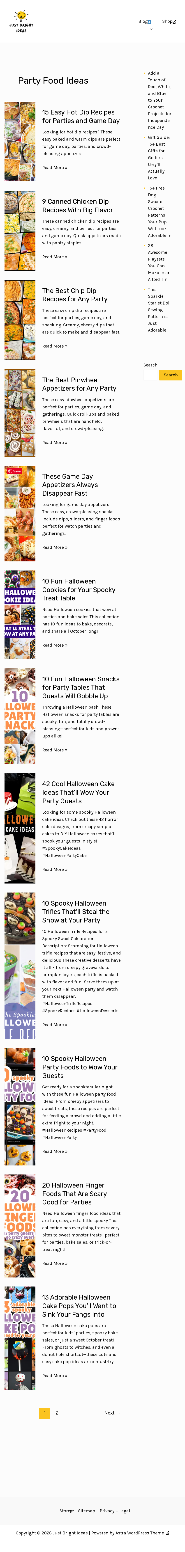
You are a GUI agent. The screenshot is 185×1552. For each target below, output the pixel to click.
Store (65, 1510)
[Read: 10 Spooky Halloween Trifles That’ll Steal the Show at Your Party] (20, 966)
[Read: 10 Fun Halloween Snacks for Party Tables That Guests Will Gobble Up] (20, 716)
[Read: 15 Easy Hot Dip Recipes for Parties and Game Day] (20, 141)
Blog (143, 21)
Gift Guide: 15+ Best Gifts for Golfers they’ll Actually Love (159, 158)
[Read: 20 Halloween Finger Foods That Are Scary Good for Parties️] (20, 1226)
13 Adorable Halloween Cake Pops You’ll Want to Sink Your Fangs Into (79, 1305)
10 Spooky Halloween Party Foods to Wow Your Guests (79, 1067)
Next (112, 1413)
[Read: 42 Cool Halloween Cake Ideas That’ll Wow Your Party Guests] (20, 828)
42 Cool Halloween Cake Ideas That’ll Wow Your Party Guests (78, 792)
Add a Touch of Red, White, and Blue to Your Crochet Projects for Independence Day (159, 100)
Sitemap (86, 1510)
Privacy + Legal (115, 1510)
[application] (150, 21)
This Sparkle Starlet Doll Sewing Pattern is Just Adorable (159, 310)
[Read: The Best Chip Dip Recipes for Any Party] (20, 320)
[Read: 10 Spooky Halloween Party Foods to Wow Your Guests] (20, 1106)
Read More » (54, 168)
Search (150, 365)
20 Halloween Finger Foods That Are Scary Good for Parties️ (74, 1193)
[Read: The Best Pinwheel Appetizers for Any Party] (20, 413)
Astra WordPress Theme (140, 1533)
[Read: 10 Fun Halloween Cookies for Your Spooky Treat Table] (20, 614)
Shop (167, 21)
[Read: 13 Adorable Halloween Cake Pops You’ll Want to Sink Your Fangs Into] (20, 1338)
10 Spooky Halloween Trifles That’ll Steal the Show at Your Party (75, 912)
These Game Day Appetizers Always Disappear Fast (70, 485)
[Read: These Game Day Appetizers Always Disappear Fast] (20, 514)
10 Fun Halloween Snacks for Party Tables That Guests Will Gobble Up (81, 687)
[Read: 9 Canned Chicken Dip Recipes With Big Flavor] (20, 231)
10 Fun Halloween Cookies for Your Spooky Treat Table (78, 589)
